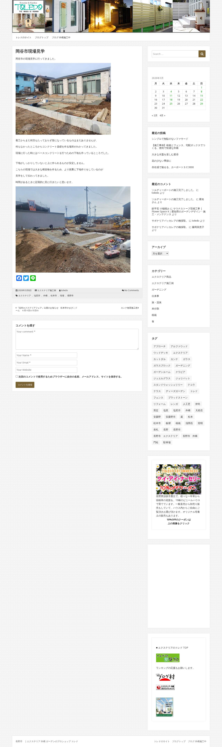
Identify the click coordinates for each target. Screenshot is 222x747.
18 (171, 99)
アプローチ (159, 346)
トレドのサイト (23, 37)
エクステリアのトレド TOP (173, 647)
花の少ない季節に (161, 160)
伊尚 (197, 404)
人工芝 (186, 404)
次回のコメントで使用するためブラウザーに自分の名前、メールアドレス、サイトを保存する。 (71, 376)
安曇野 (157, 416)
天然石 (199, 410)
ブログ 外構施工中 (61, 37)
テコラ (191, 384)
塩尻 (165, 410)
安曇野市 (171, 416)
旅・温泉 (156, 302)
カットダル (159, 359)
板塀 (168, 423)
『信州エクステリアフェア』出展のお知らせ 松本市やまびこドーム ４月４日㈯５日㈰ (46, 309)
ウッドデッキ (160, 352)
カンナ (174, 359)
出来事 (155, 296)
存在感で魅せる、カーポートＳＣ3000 (173, 167)
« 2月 (154, 115)
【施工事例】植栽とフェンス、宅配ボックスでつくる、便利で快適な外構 (178, 146)
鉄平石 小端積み (160, 208)
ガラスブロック (161, 365)
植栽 (154, 315)
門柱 (155, 442)
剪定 (155, 410)
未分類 (155, 308)
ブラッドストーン (178, 397)
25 (171, 103)
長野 (165, 429)
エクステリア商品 (161, 276)
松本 (190, 416)
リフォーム (159, 404)
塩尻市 (37, 295)
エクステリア (24, 295)
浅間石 (189, 423)
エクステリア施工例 (46, 290)
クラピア (180, 372)
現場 (62, 295)
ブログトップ (41, 37)
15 (201, 95)
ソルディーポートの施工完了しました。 (173, 190)
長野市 (70, 295)
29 (201, 103)
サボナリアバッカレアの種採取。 (170, 220)
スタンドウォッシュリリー (168, 384)
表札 (155, 429)
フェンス (158, 397)
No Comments (132, 290)
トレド (194, 391)
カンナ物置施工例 (129, 307)
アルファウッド (179, 346)
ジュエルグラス (161, 378)
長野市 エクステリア (165, 436)
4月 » (162, 115)
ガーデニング (159, 289)
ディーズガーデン (175, 391)
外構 (45, 295)
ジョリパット (183, 378)
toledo (64, 290)
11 (171, 95)
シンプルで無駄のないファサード (170, 138)
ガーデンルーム (161, 372)
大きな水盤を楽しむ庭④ (165, 154)
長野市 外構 (190, 436)
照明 (200, 423)
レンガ (174, 404)
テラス (157, 391)
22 (201, 99)
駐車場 (167, 442)
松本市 (54, 295)
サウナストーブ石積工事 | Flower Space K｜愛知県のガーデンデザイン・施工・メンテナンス (179, 211)
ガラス (186, 359)
